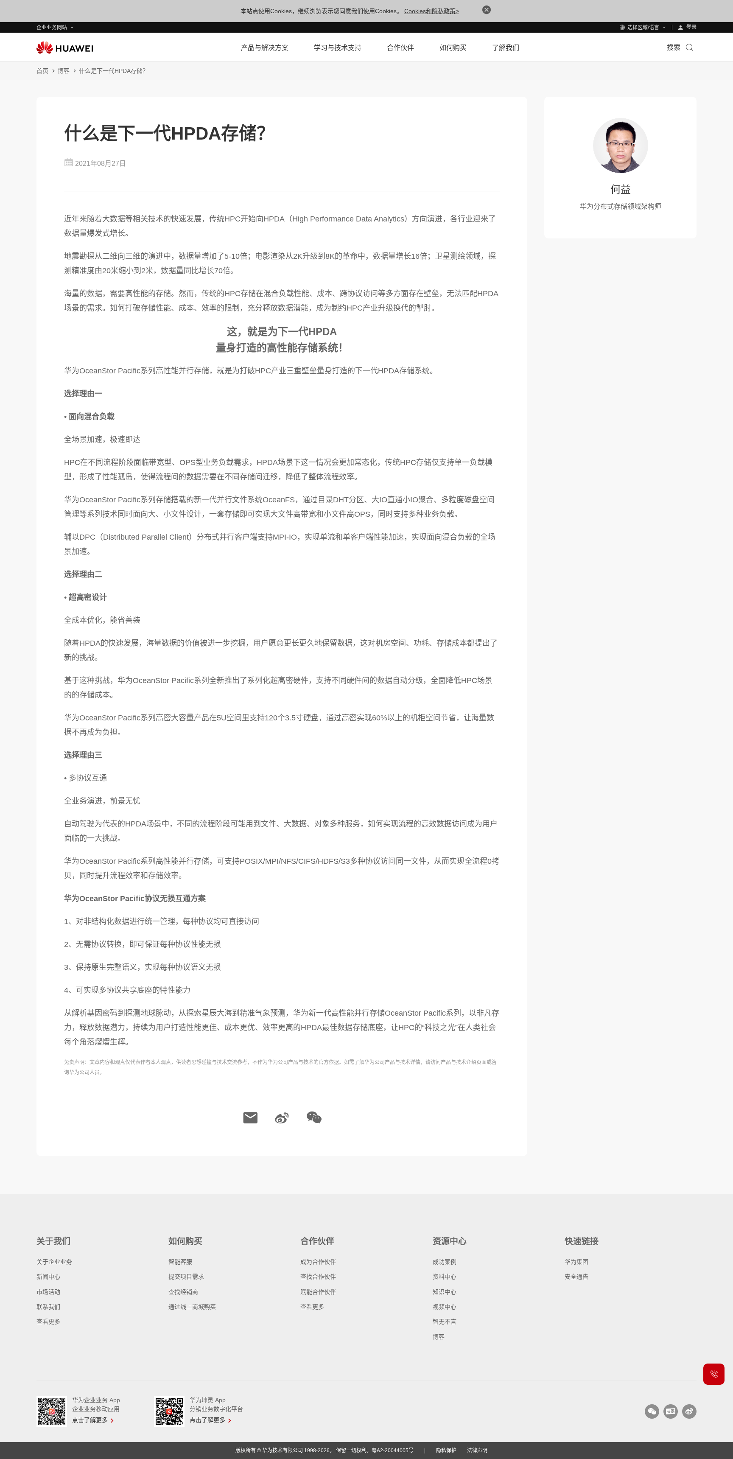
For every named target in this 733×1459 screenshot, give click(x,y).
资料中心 (444, 1276)
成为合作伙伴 (318, 1261)
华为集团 (576, 1261)
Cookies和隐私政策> (431, 11)
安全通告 (576, 1276)
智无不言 (444, 1321)
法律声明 (477, 1450)
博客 (64, 70)
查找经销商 (183, 1291)
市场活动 (48, 1291)
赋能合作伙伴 (318, 1291)
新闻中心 (48, 1276)
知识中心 (444, 1291)
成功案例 (444, 1261)
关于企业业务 (54, 1261)
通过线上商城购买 (192, 1306)
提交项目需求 (186, 1276)
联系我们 (48, 1306)
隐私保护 (446, 1450)
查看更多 (48, 1321)
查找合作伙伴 (318, 1276)
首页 (42, 70)
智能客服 (180, 1261)
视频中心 (444, 1306)
